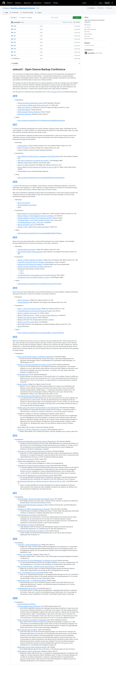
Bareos (55, 92)
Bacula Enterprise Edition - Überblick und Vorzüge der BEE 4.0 (36, 566)
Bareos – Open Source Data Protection (29, 308)
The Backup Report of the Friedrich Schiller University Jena (35, 220)
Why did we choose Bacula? (26, 459)
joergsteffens (17, 22)
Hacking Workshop (23, 302)
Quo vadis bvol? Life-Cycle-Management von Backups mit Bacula (37, 560)
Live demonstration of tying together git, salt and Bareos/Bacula (37, 275)
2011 (14, 32)
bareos (6, 8)
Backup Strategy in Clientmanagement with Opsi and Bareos (36, 216)
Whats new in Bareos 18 (25, 107)
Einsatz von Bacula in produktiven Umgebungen (32, 620)
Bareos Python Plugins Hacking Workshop (30, 252)
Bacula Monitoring (23, 374)
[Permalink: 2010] (11, 538)
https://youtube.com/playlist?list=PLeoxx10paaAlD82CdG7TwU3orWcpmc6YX (41, 177)
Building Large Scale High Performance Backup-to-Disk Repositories (38, 407)
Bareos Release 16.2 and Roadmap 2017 (29, 213)
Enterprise (47, 3)
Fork (101, 8)
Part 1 (22, 271)
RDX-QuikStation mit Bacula (26, 525)
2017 (14, 52)
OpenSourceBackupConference (23, 8)
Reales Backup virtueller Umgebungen (29, 651)
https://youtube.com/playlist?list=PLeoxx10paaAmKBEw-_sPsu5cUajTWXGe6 (41, 333)
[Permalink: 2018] (11, 96)
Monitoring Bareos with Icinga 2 (27, 205)
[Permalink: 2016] (11, 181)
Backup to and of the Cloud (26, 322)
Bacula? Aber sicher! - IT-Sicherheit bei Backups (32, 580)
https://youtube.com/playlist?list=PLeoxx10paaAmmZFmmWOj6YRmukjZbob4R (41, 120)
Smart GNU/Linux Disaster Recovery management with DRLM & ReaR (38, 156)
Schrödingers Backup (24, 109)
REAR (19, 207)
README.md (16, 58)
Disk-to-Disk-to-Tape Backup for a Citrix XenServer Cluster (35, 475)
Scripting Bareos (23, 145)
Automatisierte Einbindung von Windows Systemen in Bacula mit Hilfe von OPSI (41, 481)
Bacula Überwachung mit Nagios (27, 629)
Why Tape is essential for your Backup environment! (33, 160)
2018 (14, 55)
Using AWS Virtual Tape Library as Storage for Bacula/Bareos (36, 262)
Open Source (37, 3)
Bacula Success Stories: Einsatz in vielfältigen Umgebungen (35, 356)
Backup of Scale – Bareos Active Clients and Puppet (33, 227)
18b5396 (65, 22)
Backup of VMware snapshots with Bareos (30, 260)
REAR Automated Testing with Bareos (29, 112)
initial (22, 22)
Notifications (92, 8)
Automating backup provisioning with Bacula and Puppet (35, 311)
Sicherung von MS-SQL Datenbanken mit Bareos (32, 429)
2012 (14, 35)
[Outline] (79, 63)
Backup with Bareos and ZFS (26, 224)
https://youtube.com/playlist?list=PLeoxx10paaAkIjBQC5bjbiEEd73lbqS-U (40, 233)
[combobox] (62, 17)
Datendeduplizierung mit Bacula (27, 588)
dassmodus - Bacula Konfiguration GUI (29, 544)
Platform (9, 3)
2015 (14, 45)
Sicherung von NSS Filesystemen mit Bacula (31, 531)
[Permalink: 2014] (11, 288)
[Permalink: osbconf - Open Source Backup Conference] (11, 69)
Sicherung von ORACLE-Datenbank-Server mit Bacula (34, 509)
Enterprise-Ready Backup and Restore (29, 606)
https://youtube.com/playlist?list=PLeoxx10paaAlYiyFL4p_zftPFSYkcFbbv (40, 284)
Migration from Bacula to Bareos (27, 317)
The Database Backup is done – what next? (30, 222)
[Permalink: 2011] (11, 493)
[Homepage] (4, 3)
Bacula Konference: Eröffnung (26, 604)
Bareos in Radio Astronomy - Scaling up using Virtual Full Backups (37, 315)
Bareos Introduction (23, 300)
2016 (14, 48)
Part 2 (22, 273)
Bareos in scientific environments (27, 313)
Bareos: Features (23, 384)
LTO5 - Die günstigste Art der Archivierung (30, 572)
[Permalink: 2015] (11, 237)
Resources (27, 3)
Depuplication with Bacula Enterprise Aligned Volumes (34, 465)
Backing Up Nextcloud (24, 114)
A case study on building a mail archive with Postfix (33, 105)
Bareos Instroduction (24, 203)
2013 (14, 39)
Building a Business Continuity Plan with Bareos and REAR (35, 218)
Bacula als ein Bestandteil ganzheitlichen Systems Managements (37, 441)
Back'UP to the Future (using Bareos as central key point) (35, 364)
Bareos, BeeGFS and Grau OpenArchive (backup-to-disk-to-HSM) (37, 167)
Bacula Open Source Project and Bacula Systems (32, 647)
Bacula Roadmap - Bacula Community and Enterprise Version (36, 499)
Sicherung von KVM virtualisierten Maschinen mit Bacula (34, 451)
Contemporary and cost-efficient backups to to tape (33, 277)
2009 (14, 26)
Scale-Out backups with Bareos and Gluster (31, 266)
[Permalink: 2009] (11, 598)
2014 (14, 42)
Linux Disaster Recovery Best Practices (29, 396)
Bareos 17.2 (21, 165)
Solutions (18, 3)
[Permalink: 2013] (11, 337)
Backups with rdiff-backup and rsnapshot (30, 264)
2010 (14, 29)
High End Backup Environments (27, 515)
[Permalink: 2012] (11, 435)
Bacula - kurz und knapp (25, 554)
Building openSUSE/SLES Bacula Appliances (31, 505)
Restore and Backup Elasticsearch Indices (30, 103)
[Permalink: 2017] (11, 124)
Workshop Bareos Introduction (27, 249)
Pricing (55, 3)
